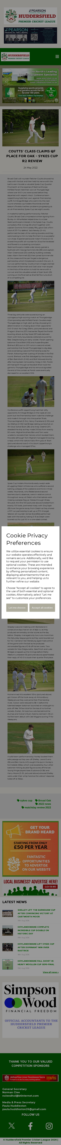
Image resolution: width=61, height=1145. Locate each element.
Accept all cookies (42, 607)
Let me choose (17, 607)
